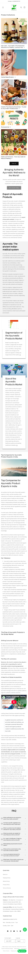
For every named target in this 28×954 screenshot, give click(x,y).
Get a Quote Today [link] (14, 187)
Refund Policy (6, 881)
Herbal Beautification (7, 77)
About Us (5, 874)
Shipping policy (14, 950)
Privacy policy (24, 948)
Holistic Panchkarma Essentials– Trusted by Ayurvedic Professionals (13, 107)
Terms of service (6, 950)
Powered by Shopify (9, 948)
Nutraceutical (5, 127)
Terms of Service (7, 888)
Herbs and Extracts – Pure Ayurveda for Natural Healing (13, 157)
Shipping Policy (6, 877)
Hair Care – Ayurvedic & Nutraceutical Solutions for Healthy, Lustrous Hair (12, 46)
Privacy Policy (6, 884)
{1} (20, 354)
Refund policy (17, 948)
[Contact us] (25, 930)
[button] (3, 7)
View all (14, 163)
